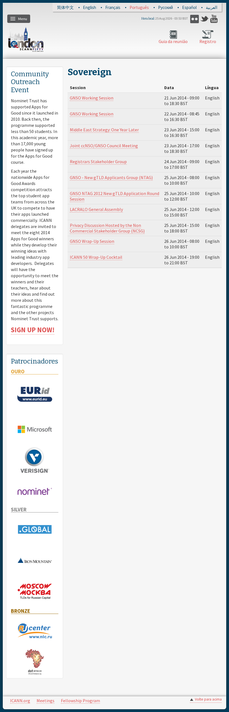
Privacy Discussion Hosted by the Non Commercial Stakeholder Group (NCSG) (107, 228)
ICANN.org (20, 700)
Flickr (194, 19)
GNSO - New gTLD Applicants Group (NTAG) (111, 177)
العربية (211, 7)
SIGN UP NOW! (32, 330)
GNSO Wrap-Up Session (92, 241)
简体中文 (65, 7)
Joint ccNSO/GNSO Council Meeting (104, 145)
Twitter (204, 19)
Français (112, 7)
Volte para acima (208, 699)
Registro (207, 41)
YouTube (214, 19)
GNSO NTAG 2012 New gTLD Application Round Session (114, 196)
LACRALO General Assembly (96, 209)
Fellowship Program (80, 700)
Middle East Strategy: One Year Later (104, 129)
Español (189, 7)
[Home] (25, 39)
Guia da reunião (173, 41)
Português (139, 7)
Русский (165, 7)
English (89, 7)
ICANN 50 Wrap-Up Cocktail (96, 257)
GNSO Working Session (91, 98)
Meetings (45, 700)
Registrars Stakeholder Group (98, 161)
